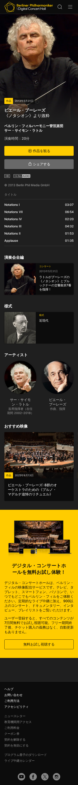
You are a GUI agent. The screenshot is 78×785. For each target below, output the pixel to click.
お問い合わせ (13, 695)
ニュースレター (15, 716)
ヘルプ (8, 689)
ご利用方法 (12, 701)
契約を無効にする (16, 745)
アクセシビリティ (16, 706)
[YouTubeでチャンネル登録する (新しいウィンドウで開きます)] (21, 776)
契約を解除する (15, 739)
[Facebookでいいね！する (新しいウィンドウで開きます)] (33, 776)
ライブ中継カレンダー (19, 760)
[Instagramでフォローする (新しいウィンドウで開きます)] (56, 776)
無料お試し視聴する (39, 644)
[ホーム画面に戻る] (28, 7)
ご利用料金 (12, 728)
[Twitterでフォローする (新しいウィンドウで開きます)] (45, 776)
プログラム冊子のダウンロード (25, 754)
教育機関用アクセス (18, 722)
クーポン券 (12, 733)
